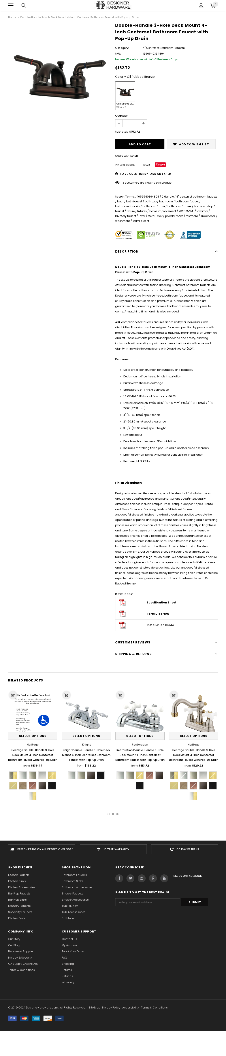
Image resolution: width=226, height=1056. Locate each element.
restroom (192, 216)
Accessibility (130, 1007)
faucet (119, 211)
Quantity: (121, 116)
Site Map (94, 1007)
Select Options (32, 736)
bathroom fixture (154, 206)
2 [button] (113, 814)
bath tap (150, 201)
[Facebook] (119, 878)
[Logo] (113, 5)
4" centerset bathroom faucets (196, 196)
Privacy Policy (111, 1007)
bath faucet (134, 201)
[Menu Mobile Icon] (10, 5)
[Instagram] (142, 878)
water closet (141, 221)
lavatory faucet (125, 216)
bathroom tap (203, 206)
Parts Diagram (158, 614)
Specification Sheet (161, 602)
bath (120, 201)
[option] (59, 74)
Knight (86, 744)
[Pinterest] (153, 878)
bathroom (166, 201)
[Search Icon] (23, 5)
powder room (174, 216)
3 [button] (117, 814)
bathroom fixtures (179, 206)
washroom (122, 221)
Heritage (33, 744)
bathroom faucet (187, 201)
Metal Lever (155, 216)
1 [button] (108, 814)
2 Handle (168, 196)
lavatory (202, 211)
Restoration (140, 744)
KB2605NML (186, 211)
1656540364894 (148, 196)
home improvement (162, 211)
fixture (131, 211)
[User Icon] (201, 5)
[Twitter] (130, 878)
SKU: (118, 53)
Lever (142, 216)
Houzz (146, 165)
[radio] (125, 95)
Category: (122, 48)
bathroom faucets (127, 206)
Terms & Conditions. (154, 1007)
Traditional (208, 216)
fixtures (142, 211)
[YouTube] (164, 878)
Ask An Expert (161, 174)
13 (123, 183)
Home (12, 17)
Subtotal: (121, 131)
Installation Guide (160, 625)
